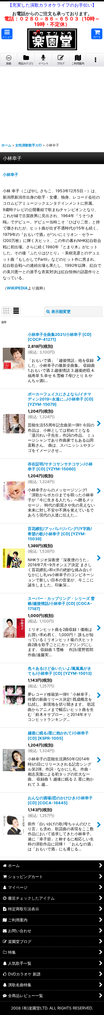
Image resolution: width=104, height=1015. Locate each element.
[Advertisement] (52, 102)
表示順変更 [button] (61, 311)
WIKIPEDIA (17, 288)
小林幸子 (10, 174)
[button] (6, 33)
